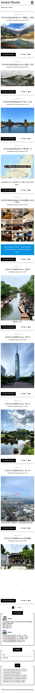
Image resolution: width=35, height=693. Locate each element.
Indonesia (6, 681)
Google (24, 676)
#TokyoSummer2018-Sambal (12, 673)
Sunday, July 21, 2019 (21, 272)
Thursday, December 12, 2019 (21, 104)
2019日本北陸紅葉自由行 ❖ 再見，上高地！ (15, 635)
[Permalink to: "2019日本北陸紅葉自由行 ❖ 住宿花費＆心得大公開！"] (17, 225)
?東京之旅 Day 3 (7, 625)
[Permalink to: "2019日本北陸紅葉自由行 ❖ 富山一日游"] (17, 120)
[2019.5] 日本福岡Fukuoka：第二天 (17, 404)
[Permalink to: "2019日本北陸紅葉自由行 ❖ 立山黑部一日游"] (17, 78)
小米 (12, 681)
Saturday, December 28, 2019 (21, 20)
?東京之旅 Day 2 (7, 626)
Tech (4, 654)
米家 (23, 681)
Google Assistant (8, 678)
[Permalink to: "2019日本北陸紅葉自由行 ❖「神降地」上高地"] (17, 36)
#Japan (24, 670)
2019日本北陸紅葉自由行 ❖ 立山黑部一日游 (17, 64)
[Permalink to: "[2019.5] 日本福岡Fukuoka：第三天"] (17, 365)
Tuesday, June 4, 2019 (21, 541)
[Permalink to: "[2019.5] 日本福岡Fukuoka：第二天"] (17, 432)
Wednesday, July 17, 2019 (21, 406)
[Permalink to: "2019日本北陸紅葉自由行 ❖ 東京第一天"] (17, 166)
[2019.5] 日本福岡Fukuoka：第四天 (17, 269)
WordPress (31, 689)
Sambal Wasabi (10, 2)
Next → (20, 607)
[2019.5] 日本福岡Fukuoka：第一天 (17, 470)
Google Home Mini (20, 678)
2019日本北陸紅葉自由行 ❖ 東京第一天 (17, 149)
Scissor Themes (11, 689)
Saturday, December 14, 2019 (21, 67)
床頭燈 (18, 681)
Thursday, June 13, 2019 (21, 473)
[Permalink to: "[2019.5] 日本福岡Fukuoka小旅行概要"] (17, 556)
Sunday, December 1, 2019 (21, 151)
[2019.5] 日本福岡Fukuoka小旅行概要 (17, 538)
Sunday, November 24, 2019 (21, 204)
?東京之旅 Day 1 (7, 628)
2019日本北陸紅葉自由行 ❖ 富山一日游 (17, 102)
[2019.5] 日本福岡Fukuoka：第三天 (17, 337)
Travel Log (17, 14)
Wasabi (10, 20)
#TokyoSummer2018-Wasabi (12, 676)
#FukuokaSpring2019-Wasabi (12, 670)
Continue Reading (8, 54)
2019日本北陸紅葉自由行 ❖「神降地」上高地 (17, 17)
